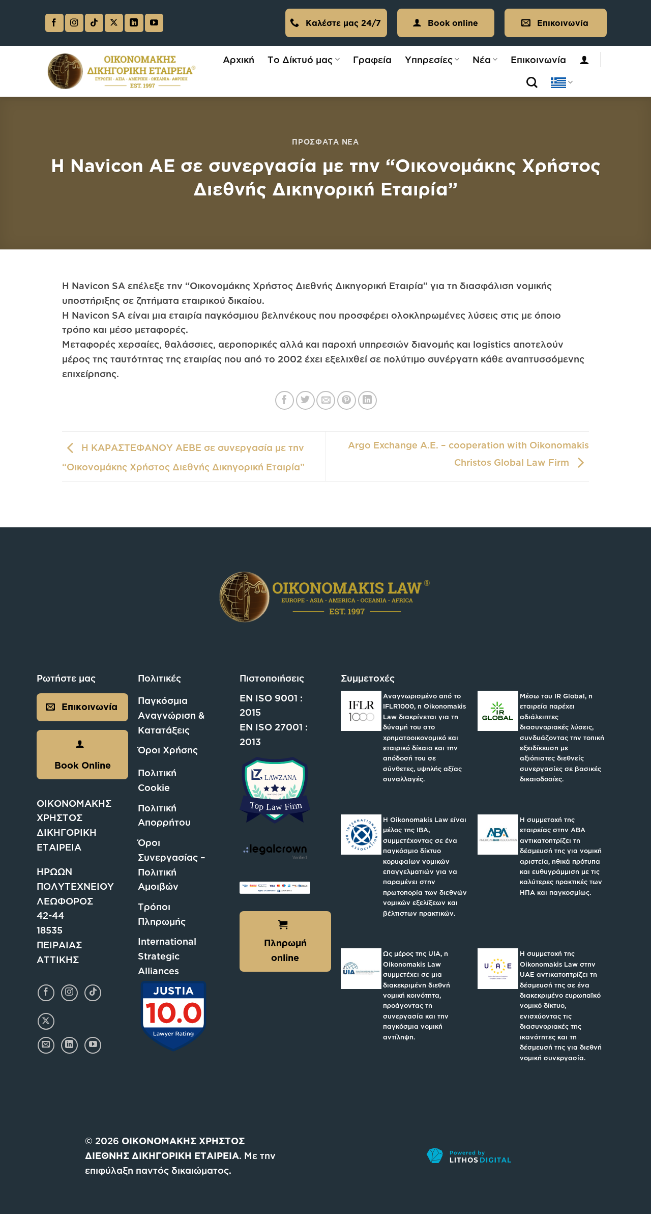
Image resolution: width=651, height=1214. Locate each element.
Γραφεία (372, 59)
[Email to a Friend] (325, 400)
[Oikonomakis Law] (122, 71)
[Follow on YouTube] (154, 23)
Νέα (481, 59)
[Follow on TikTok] (94, 23)
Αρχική (238, 59)
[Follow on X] (114, 23)
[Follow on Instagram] (74, 23)
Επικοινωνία (538, 59)
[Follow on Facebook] (54, 23)
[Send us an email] (46, 1045)
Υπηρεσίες (429, 59)
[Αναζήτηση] (532, 82)
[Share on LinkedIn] (367, 400)
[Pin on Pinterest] (346, 400)
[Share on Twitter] (305, 400)
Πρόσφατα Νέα (325, 141)
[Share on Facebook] (284, 400)
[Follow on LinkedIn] (134, 23)
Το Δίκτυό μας (300, 59)
